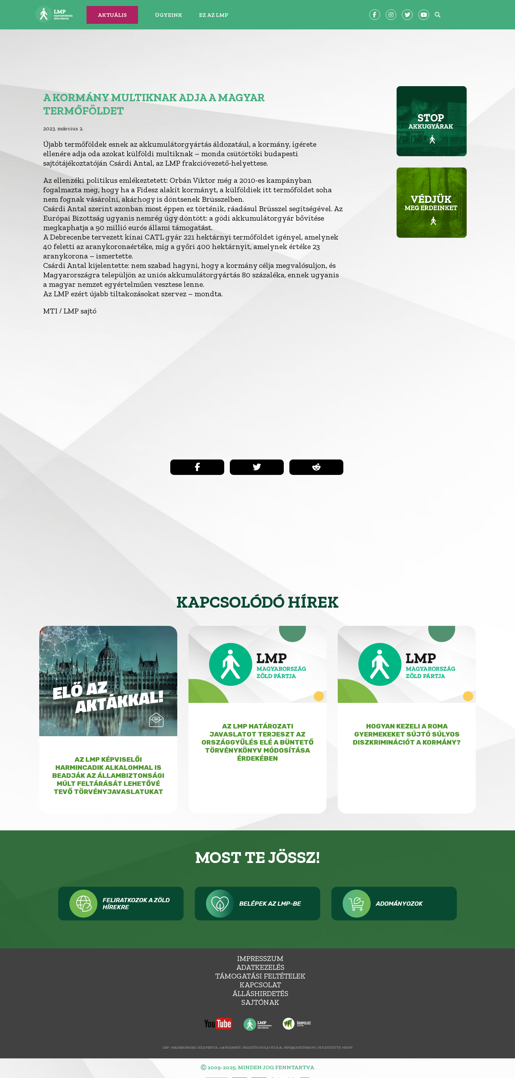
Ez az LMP (213, 15)
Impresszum (260, 958)
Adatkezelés (260, 967)
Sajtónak (260, 1002)
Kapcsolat (260, 984)
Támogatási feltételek (260, 976)
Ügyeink (168, 15)
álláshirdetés (260, 993)
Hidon (347, 1047)
